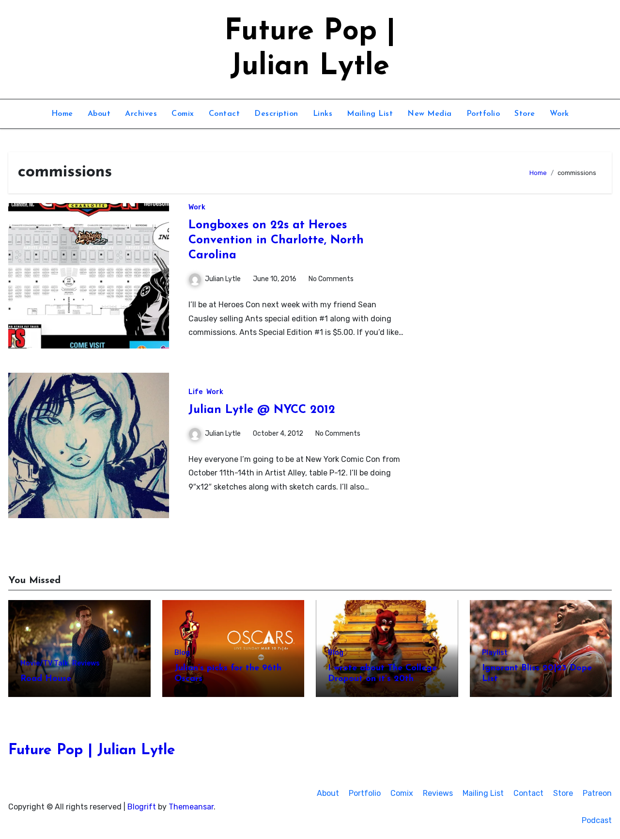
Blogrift (141, 806)
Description (276, 114)
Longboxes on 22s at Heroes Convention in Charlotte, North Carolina (276, 240)
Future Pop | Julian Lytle (91, 750)
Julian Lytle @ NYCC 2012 (261, 410)
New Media (429, 114)
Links (323, 114)
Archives (141, 114)
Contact (224, 114)
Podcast (597, 820)
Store (524, 114)
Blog (182, 652)
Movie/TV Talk (44, 663)
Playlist (495, 652)
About (99, 114)
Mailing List (370, 114)
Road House (45, 679)
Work (559, 114)
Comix (182, 114)
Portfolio (483, 114)
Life (195, 392)
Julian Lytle (223, 279)
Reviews (86, 663)
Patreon (597, 793)
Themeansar (191, 806)
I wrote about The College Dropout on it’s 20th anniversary (382, 679)
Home (62, 114)
